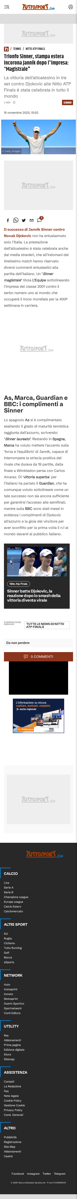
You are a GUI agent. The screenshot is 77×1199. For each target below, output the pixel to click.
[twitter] (24, 220)
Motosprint (11, 999)
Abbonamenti (12, 1040)
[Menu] (6, 7)
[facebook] (8, 220)
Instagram (33, 1173)
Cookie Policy (13, 1100)
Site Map (9, 1147)
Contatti (9, 1081)
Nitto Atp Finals (35, 49)
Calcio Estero (12, 906)
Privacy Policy (13, 1110)
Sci (6, 933)
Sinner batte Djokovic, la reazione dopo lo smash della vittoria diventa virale (34, 596)
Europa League (13, 902)
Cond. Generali (13, 1115)
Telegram (60, 1173)
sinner (67, 102)
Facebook (18, 1173)
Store (7, 1054)
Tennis (17, 49)
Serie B (8, 892)
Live (6, 883)
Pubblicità (10, 1137)
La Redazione (12, 1086)
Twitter (47, 1173)
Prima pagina (12, 1045)
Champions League (16, 897)
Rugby (8, 938)
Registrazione (12, 1142)
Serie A (8, 887)
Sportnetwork (13, 1008)
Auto (7, 984)
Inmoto (8, 994)
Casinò (8, 1156)
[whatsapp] (16, 220)
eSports (9, 962)
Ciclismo (9, 943)
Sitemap (9, 1059)
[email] (32, 220)
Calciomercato (13, 911)
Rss (6, 1035)
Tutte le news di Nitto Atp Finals (45, 625)
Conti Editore (12, 1013)
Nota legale (11, 1096)
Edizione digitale (14, 1049)
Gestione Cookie (14, 1105)
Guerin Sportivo (14, 1003)
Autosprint (10, 989)
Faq (6, 1091)
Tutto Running (13, 948)
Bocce (8, 957)
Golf (6, 952)
